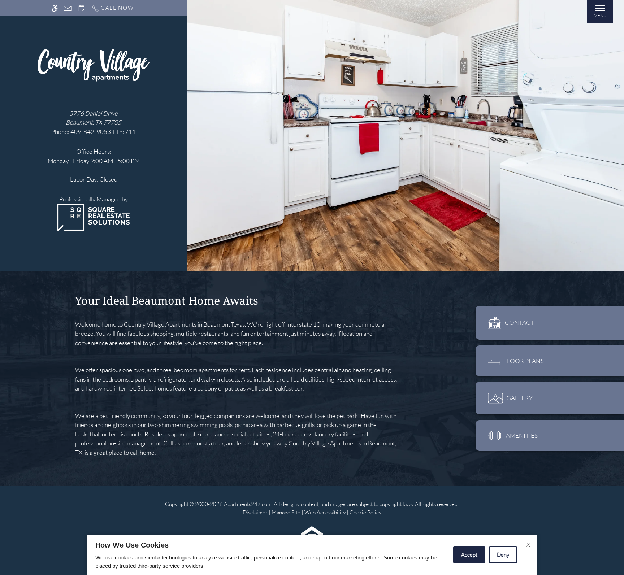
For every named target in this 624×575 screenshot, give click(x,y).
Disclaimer (255, 512)
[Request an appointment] (81, 8)
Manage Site (286, 512)
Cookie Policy (365, 512)
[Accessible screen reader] (54, 8)
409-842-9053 (103, 131)
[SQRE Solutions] (93, 216)
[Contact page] (67, 8)
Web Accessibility (325, 512)
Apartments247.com (248, 504)
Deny (503, 554)
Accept (469, 554)
